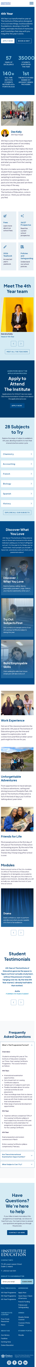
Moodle (21, 1335)
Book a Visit (24, 41)
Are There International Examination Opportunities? (13, 1155)
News (3, 1325)
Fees (5, 222)
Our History (5, 1335)
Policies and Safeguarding (27, 255)
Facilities (4, 1338)
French (6, 474)
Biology (7, 483)
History (7, 503)
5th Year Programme (8, 1296)
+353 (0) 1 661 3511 (9, 1271)
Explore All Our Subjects (17, 512)
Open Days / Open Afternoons (25, 1297)
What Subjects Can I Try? (12, 1164)
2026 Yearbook (7, 254)
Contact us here (17, 1232)
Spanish (7, 493)
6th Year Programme (8, 1299)
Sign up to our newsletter (12, 1276)
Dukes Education (7, 1345)
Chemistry (8, 454)
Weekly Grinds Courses (23, 1318)
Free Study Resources (5, 1320)
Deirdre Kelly (7, 334)
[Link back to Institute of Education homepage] (5, 3)
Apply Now (8, 41)
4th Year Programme (8, 1292)
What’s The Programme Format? (15, 1045)
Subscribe (27, 1281)
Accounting (9, 464)
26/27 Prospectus (26, 223)
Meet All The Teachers (17, 352)
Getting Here (6, 1342)
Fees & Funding (24, 1302)
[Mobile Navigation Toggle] (32, 3)
